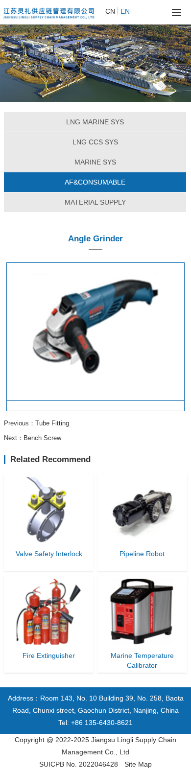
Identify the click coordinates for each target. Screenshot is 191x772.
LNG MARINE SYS (95, 122)
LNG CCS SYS (95, 142)
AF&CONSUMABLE (95, 182)
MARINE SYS (95, 162)
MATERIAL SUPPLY (95, 202)
